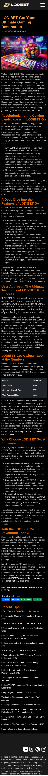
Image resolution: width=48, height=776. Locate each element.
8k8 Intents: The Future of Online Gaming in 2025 (22, 724)
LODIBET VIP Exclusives (29, 281)
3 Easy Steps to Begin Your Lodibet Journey (20, 611)
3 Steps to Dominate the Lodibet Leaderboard (21, 623)
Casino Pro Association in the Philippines (26, 515)
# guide (23, 31)
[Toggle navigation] (43, 5)
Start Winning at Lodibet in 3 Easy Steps (19, 650)
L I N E (38, 599)
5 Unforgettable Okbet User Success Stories (20, 705)
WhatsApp (27, 599)
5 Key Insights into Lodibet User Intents (18, 692)
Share (6, 599)
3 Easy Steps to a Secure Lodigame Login (19, 729)
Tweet (16, 599)
